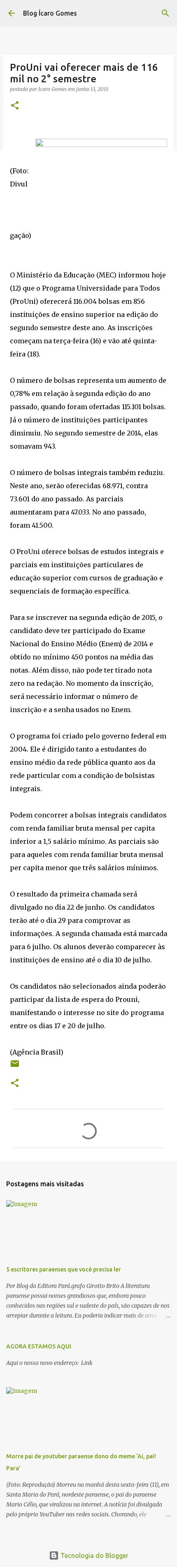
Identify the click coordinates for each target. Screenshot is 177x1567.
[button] (15, 106)
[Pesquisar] (165, 13)
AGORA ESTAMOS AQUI (38, 1346)
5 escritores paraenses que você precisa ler (63, 1269)
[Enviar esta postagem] (15, 1066)
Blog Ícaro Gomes (50, 13)
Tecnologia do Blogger (93, 1555)
